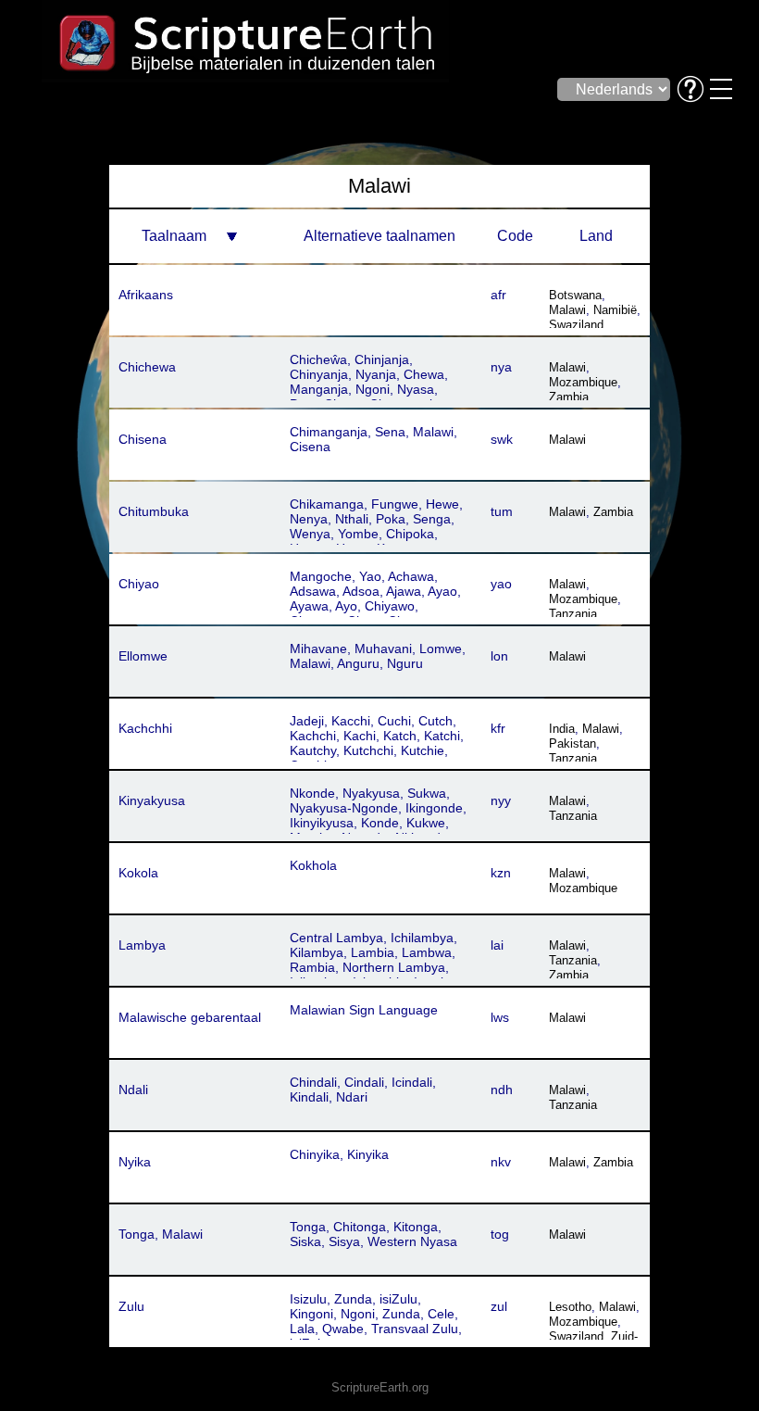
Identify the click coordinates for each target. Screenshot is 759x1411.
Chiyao (138, 583)
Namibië (615, 310)
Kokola (138, 872)
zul (499, 1306)
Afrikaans (145, 294)
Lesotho (570, 1307)
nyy (501, 800)
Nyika (134, 1161)
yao (501, 583)
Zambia (569, 397)
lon (499, 656)
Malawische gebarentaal (189, 1017)
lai (497, 945)
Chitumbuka (153, 511)
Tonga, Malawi (160, 1234)
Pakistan (572, 743)
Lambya (142, 945)
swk (502, 439)
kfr (498, 728)
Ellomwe (143, 656)
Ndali (133, 1089)
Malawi (567, 310)
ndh (502, 1089)
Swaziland (576, 325)
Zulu (131, 1306)
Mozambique (583, 382)
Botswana (575, 295)
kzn (501, 872)
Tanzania (573, 614)
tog (500, 1234)
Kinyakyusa (151, 800)
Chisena (142, 439)
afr (498, 294)
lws (500, 1017)
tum (502, 511)
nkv (501, 1161)
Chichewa (147, 366)
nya (501, 366)
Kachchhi (145, 728)
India (562, 729)
